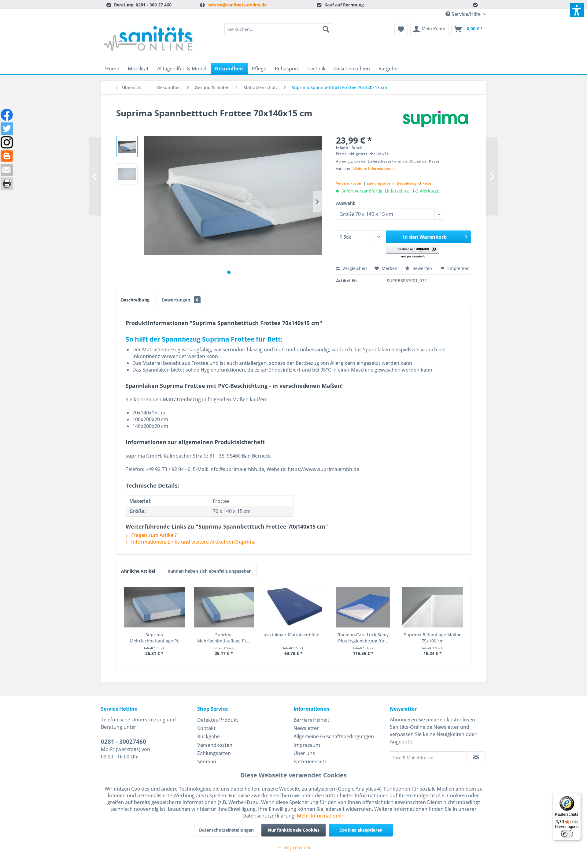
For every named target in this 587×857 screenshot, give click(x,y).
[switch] (567, 833)
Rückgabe (208, 736)
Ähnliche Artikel (138, 571)
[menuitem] (278, 29)
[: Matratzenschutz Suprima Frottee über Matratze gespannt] (127, 146)
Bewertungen (180, 300)
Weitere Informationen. (374, 168)
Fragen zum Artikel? (153, 535)
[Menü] (577, 796)
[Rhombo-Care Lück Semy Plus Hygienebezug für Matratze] (363, 607)
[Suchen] (325, 29)
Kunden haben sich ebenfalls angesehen (210, 571)
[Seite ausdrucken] (7, 184)
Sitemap (206, 761)
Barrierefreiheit (311, 720)
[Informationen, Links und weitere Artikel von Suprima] (435, 119)
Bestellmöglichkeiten (415, 183)
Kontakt (206, 728)
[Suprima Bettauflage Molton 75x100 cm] (432, 607)
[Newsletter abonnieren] (476, 757)
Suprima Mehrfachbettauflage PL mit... (154, 638)
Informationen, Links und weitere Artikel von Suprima (193, 541)
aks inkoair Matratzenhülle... (293, 635)
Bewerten (422, 268)
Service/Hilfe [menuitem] (466, 14)
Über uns (304, 753)
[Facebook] (7, 115)
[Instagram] (7, 142)
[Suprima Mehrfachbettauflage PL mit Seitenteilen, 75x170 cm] (154, 607)
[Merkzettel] (401, 29)
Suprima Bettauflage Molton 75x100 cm (433, 638)
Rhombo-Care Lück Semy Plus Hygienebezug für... (363, 638)
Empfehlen (458, 268)
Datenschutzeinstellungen (226, 830)
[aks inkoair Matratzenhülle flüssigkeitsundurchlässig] (293, 607)
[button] (412, 252)
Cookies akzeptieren (360, 830)
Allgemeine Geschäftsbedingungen (334, 736)
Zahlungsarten (380, 183)
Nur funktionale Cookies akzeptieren (293, 831)
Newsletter (306, 728)
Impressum (307, 745)
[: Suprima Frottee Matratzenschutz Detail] (127, 174)
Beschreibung (135, 300)
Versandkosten (349, 183)
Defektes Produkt (217, 720)
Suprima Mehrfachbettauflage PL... (223, 638)
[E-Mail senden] (7, 170)
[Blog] (7, 156)
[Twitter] (7, 128)
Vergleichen (354, 268)
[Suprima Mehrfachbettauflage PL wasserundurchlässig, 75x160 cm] (224, 607)
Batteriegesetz (310, 761)
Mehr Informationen (321, 815)
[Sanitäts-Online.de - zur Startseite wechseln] (150, 41)
